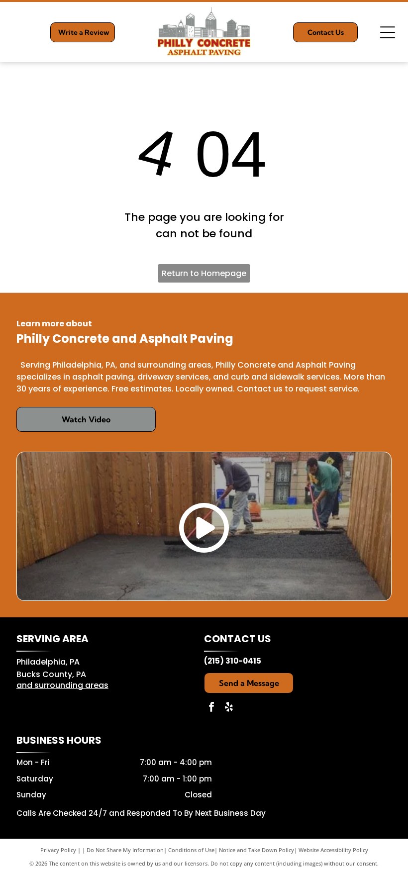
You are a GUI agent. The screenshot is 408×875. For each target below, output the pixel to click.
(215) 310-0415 (232, 661)
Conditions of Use (191, 850)
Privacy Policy (58, 850)
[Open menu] (387, 32)
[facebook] (211, 708)
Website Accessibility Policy (333, 850)
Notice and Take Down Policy (256, 850)
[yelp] (228, 708)
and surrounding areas (62, 685)
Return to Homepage (204, 273)
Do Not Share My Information (125, 850)
